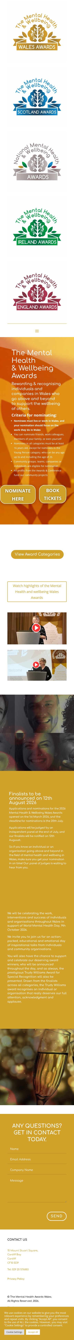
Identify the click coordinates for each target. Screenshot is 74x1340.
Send (57, 1216)
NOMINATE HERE (18, 494)
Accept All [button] (33, 1332)
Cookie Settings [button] (14, 1332)
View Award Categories (37, 554)
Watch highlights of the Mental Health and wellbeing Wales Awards (37, 591)
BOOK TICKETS (52, 494)
